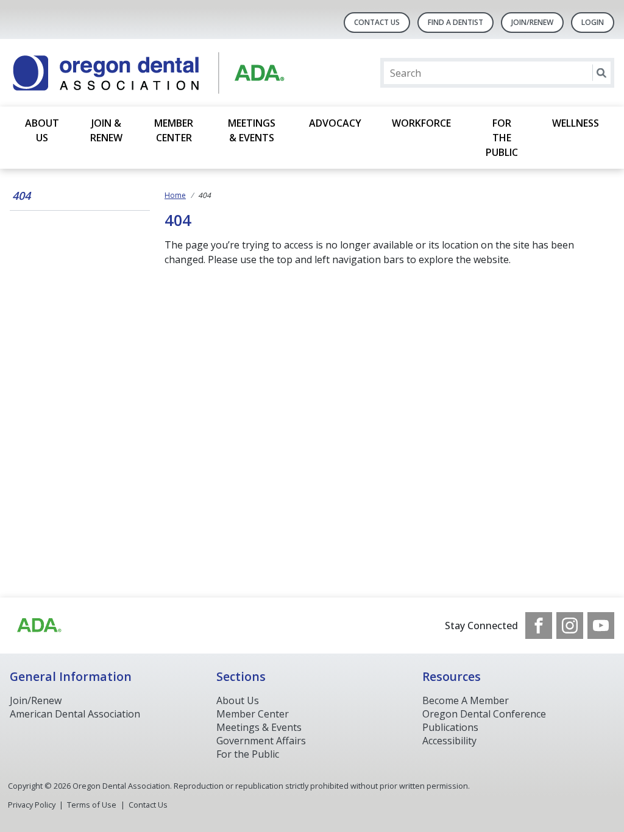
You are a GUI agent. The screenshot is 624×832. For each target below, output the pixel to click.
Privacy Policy (31, 804)
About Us (42, 130)
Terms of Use (91, 804)
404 (21, 195)
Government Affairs (261, 740)
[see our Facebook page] (538, 625)
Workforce (421, 123)
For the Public (502, 137)
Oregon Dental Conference (484, 714)
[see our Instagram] (569, 625)
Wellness (575, 123)
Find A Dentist (455, 22)
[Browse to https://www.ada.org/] (38, 625)
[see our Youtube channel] (600, 625)
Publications (450, 727)
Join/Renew (532, 22)
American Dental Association (75, 714)
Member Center (173, 130)
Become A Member (465, 700)
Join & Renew (106, 130)
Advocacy (335, 123)
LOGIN (592, 22)
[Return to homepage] (167, 72)
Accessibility (449, 740)
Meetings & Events (251, 130)
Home (175, 195)
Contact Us (377, 22)
